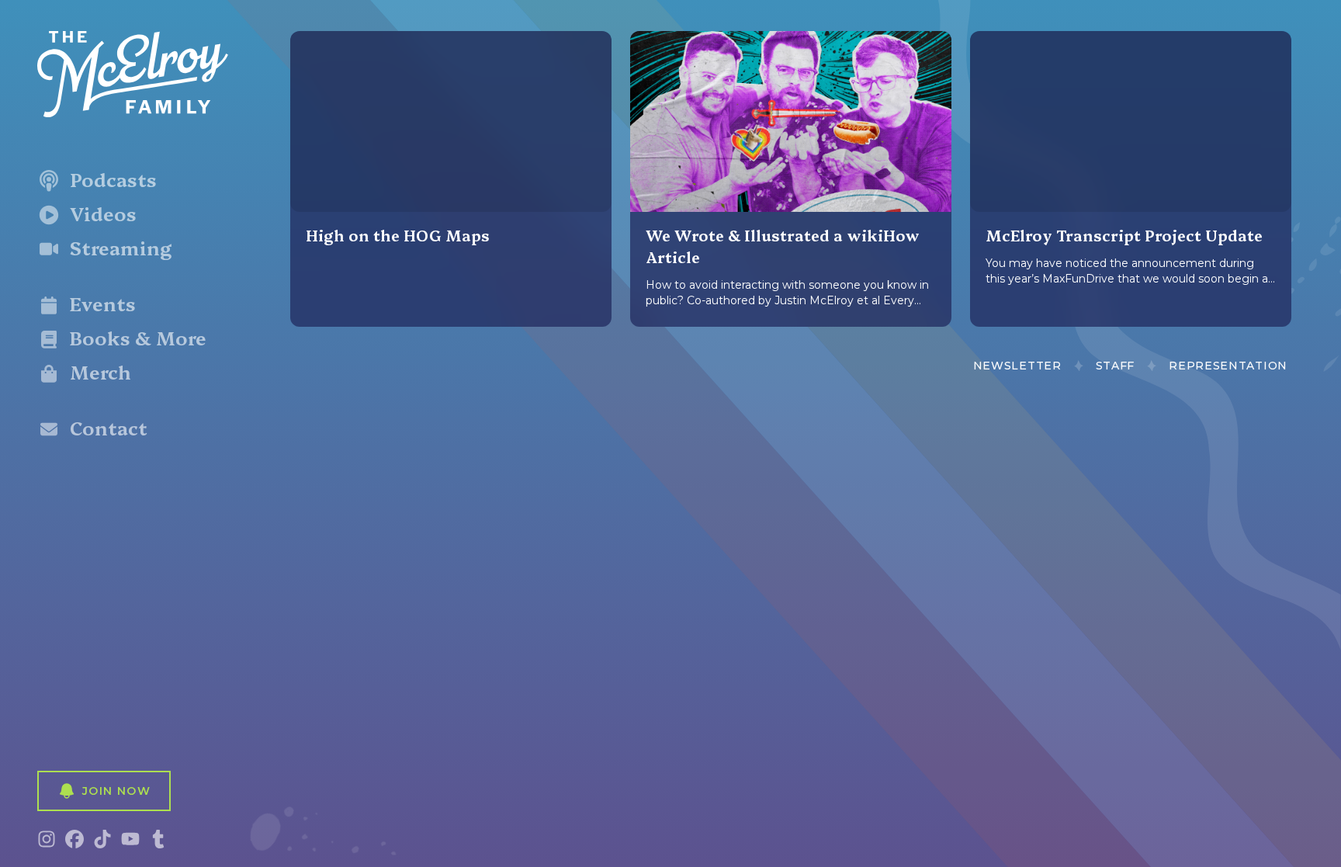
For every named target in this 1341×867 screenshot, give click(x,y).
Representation (1228, 366)
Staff (1115, 366)
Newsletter (1017, 366)
